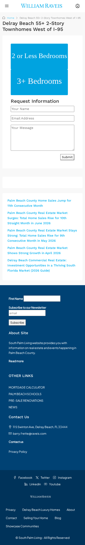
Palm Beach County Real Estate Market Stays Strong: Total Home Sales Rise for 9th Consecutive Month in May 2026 (42, 236)
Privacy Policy (18, 451)
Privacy (11, 509)
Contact (11, 518)
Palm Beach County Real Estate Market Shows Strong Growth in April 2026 (37, 250)
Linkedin (35, 484)
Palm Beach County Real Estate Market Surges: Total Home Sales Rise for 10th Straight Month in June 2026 (37, 218)
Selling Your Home (36, 518)
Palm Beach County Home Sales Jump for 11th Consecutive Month (39, 203)
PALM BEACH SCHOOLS (25, 394)
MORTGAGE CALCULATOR (27, 387)
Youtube (55, 484)
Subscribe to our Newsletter (27, 307)
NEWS (13, 407)
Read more (16, 361)
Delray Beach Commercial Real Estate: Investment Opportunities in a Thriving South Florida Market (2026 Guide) (41, 265)
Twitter (45, 477)
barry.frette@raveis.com (29, 433)
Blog (58, 518)
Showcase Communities (22, 526)
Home (10, 17)
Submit (67, 157)
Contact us (16, 441)
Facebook (25, 477)
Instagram (65, 477)
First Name (16, 298)
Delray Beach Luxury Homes (41, 509)
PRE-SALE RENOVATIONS (26, 400)
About (71, 509)
